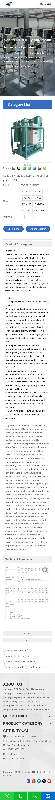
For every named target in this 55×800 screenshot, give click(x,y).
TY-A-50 (37, 198)
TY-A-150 (39, 204)
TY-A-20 (37, 191)
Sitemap (7, 775)
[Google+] (34, 781)
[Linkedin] (39, 781)
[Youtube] (49, 781)
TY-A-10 (26, 191)
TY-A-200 (26, 210)
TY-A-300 (39, 210)
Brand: (6, 185)
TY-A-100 (26, 204)
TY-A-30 (26, 198)
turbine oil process (39, 667)
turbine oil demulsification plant (20, 661)
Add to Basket (38, 229)
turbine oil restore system (17, 656)
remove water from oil (15, 650)
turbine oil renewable (15, 667)
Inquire (15, 229)
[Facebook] (28, 781)
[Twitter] (44, 781)
